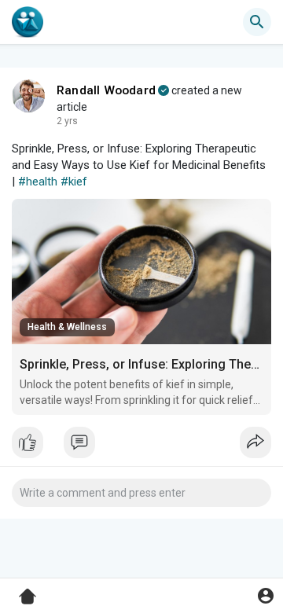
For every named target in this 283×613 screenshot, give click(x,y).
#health (37, 181)
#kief (74, 181)
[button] (265, 595)
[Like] (141, 446)
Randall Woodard (106, 90)
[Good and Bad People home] (27, 22)
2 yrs (67, 121)
